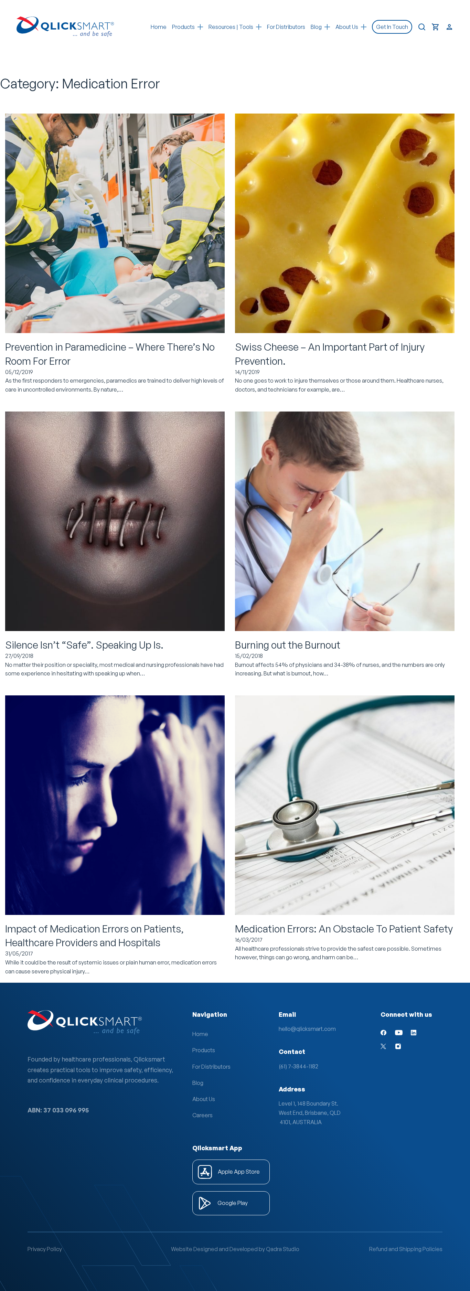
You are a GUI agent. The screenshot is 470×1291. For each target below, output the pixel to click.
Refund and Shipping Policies (405, 1249)
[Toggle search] (422, 27)
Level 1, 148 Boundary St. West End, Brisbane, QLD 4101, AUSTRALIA (310, 1112)
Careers (202, 1115)
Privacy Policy (45, 1249)
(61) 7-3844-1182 (298, 1066)
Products (183, 27)
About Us (203, 1099)
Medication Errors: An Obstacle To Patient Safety (344, 928)
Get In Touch (392, 26)
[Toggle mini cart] (435, 27)
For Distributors (286, 27)
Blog (197, 1082)
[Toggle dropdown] (200, 27)
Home (159, 27)
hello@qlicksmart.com (307, 1028)
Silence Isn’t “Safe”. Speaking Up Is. (84, 645)
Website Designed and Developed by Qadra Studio (235, 1249)
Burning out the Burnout (287, 645)
